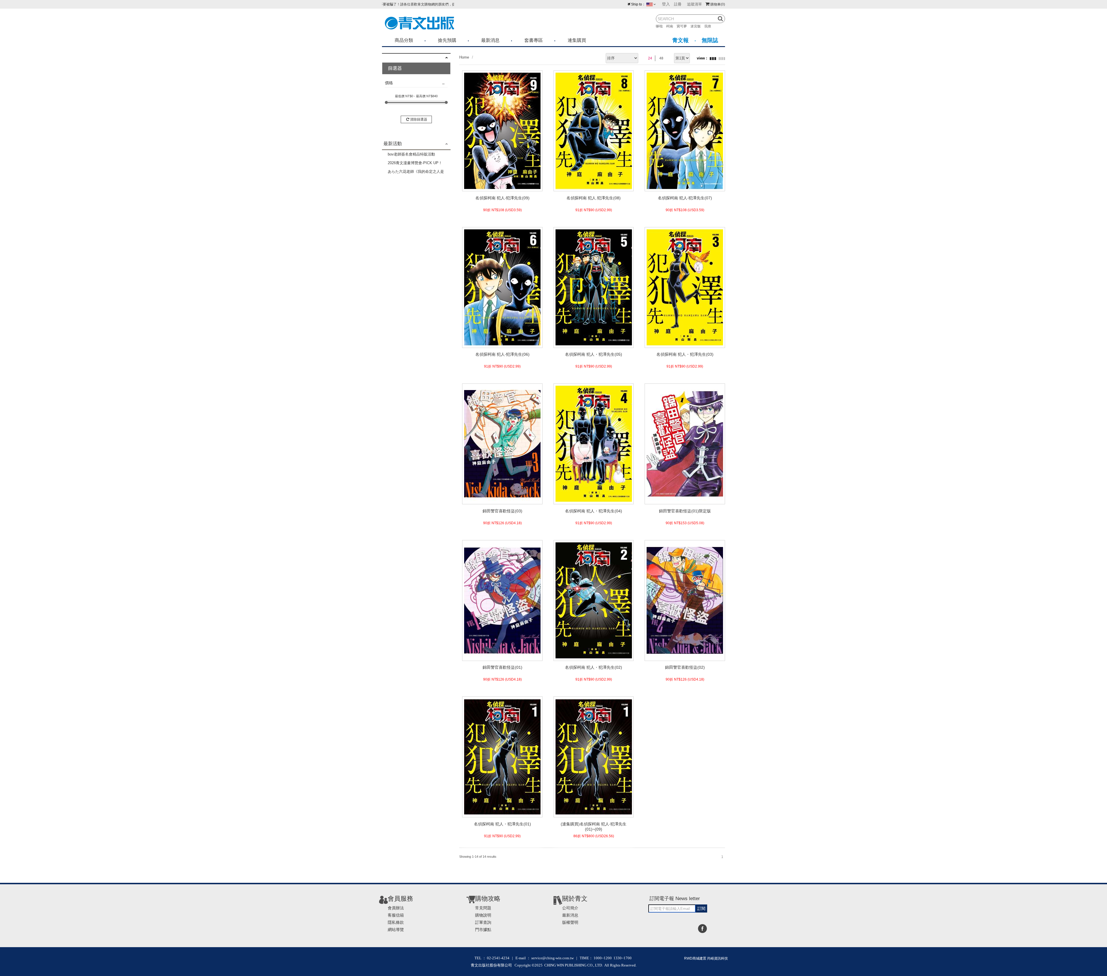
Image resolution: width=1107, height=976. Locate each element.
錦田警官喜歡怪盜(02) (685, 667)
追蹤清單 (694, 4)
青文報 (680, 40)
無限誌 (710, 40)
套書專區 (533, 40)
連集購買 (577, 40)
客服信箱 (396, 915)
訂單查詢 (483, 922)
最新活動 (392, 143)
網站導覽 (396, 929)
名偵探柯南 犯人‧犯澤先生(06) (502, 354)
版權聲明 (570, 922)
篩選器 (395, 68)
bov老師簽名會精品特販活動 (411, 154)
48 (661, 58)
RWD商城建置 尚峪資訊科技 (706, 958)
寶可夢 (683, 26)
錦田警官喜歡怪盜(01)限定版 (685, 511)
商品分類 (404, 40)
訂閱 (701, 908)
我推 (709, 26)
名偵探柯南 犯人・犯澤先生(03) (684, 354)
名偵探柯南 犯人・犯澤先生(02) (593, 667)
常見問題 (483, 908)
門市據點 (483, 929)
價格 (389, 82)
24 (650, 58)
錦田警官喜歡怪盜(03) (502, 511)
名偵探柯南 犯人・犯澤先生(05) (593, 354)
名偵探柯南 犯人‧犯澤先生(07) (685, 198)
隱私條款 (396, 922)
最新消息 (490, 40)
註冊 (677, 4)
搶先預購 (447, 40)
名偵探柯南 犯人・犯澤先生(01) (502, 824)
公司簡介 (570, 908)
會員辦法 (396, 908)
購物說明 (483, 915)
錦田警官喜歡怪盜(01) (502, 667)
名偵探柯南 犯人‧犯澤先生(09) (502, 198)
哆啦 (661, 26)
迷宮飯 (697, 26)
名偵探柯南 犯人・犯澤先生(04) (593, 511)
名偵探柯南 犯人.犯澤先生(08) (593, 198)
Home (464, 57)
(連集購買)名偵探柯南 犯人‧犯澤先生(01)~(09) (593, 826)
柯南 (671, 26)
